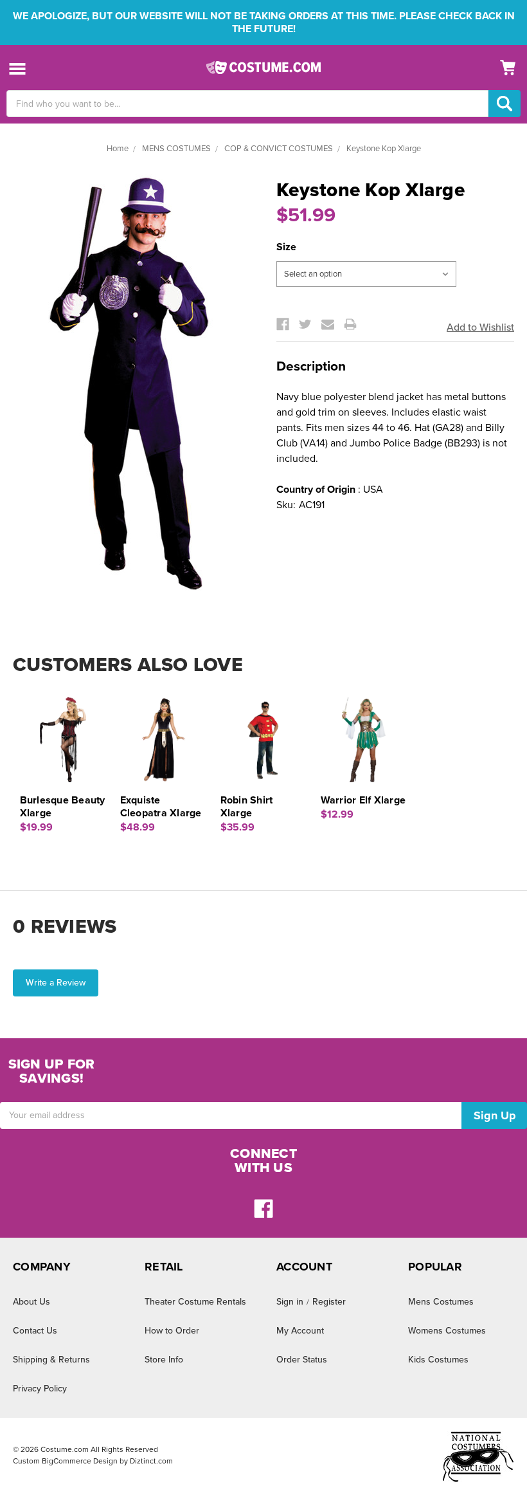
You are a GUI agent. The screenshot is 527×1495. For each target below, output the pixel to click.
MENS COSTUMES (176, 148)
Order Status (301, 1359)
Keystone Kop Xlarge (383, 148)
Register (329, 1301)
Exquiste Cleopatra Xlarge (161, 807)
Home (118, 148)
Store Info (164, 1359)
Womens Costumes (447, 1330)
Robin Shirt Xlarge (246, 807)
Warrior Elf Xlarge (363, 800)
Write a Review (55, 982)
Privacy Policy (40, 1388)
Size (286, 247)
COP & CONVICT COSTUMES (278, 148)
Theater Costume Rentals (195, 1301)
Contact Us (35, 1330)
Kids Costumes (438, 1359)
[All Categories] (17, 68)
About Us (31, 1301)
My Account (300, 1330)
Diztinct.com (151, 1460)
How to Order (172, 1330)
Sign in (289, 1301)
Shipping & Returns (51, 1359)
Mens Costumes (441, 1301)
